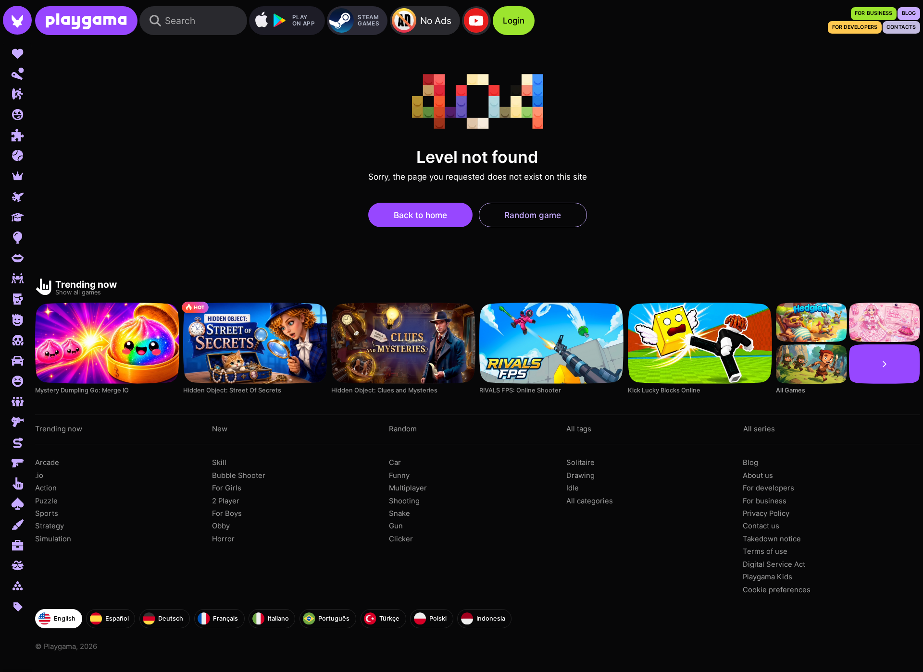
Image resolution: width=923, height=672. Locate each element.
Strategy (49, 526)
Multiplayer (408, 488)
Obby (221, 526)
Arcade (47, 462)
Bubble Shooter (238, 475)
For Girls (226, 488)
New (219, 429)
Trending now (58, 429)
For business (764, 501)
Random (403, 429)
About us (758, 475)
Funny (399, 475)
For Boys (227, 513)
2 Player (225, 501)
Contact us (761, 526)
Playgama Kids (767, 577)
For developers (768, 488)
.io (39, 475)
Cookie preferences (777, 590)
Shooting (404, 501)
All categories (589, 501)
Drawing (580, 475)
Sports (46, 513)
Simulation (53, 539)
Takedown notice (772, 539)
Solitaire (580, 462)
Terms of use (765, 551)
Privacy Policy (766, 513)
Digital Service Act (774, 564)
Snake (399, 513)
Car (395, 462)
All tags (578, 429)
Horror (223, 539)
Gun (396, 526)
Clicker (401, 539)
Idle (572, 488)
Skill (219, 462)
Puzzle (46, 501)
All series (759, 429)
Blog (750, 462)
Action (46, 488)
